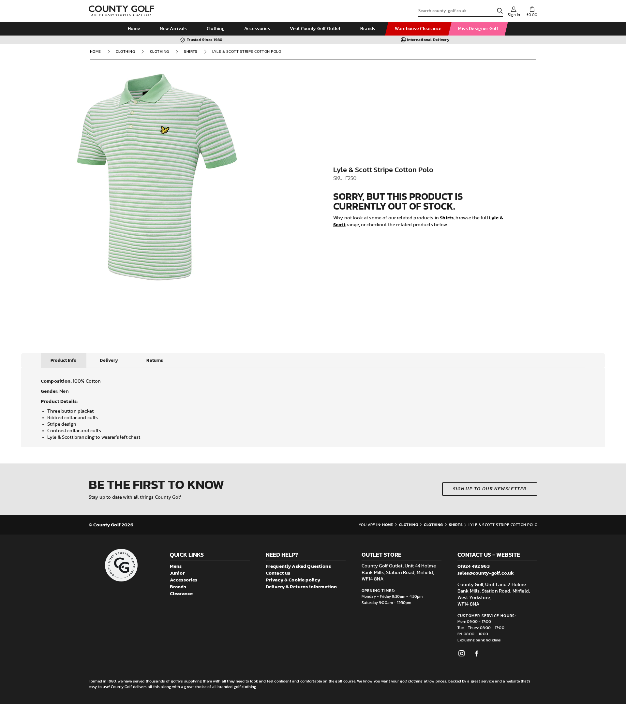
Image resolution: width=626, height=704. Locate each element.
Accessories (257, 28)
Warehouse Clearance (418, 28)
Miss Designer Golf (478, 28)
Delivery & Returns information (301, 586)
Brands (368, 28)
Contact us (278, 573)
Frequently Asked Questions (298, 566)
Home (134, 28)
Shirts (191, 51)
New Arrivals (173, 28)
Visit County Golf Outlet (315, 28)
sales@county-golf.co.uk (485, 573)
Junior (177, 573)
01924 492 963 (473, 566)
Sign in (514, 15)
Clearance (181, 593)
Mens (176, 566)
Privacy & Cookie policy (293, 579)
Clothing (216, 28)
